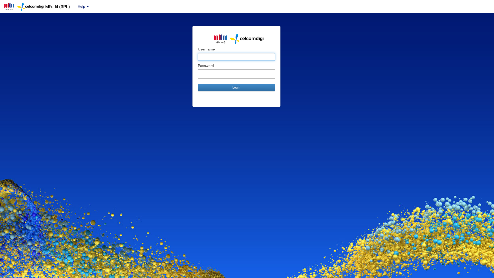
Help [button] (82, 6)
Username (206, 49)
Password (206, 66)
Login (236, 87)
